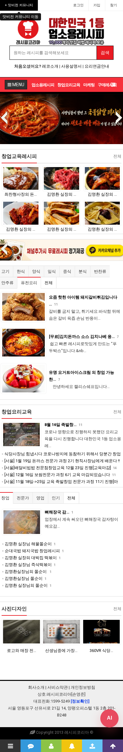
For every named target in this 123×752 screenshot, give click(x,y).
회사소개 (36, 687)
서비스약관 (57, 687)
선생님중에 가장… (61, 650)
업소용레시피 (43, 84)
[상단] (112, 745)
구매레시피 (107, 84)
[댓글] (30, 745)
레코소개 (50, 66)
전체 (48, 282)
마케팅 (89, 84)
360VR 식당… (101, 650)
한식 (21, 271)
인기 (56, 498)
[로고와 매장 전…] (21, 631)
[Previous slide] (4, 118)
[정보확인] (80, 701)
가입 (96, 5)
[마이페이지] (51, 745)
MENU (17, 84)
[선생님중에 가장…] (61, 631)
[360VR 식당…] (101, 631)
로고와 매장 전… (21, 650)
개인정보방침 (83, 687)
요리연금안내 (97, 66)
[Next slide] (118, 118)
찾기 (113, 5)
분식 (83, 271)
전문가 (23, 498)
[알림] (72, 745)
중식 (67, 271)
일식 (52, 271)
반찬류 (100, 271)
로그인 (78, 5)
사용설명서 (71, 66)
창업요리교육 (68, 84)
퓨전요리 (29, 282)
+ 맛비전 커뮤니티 (19, 5)
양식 (36, 271)
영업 (40, 498)
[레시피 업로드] (92, 745)
